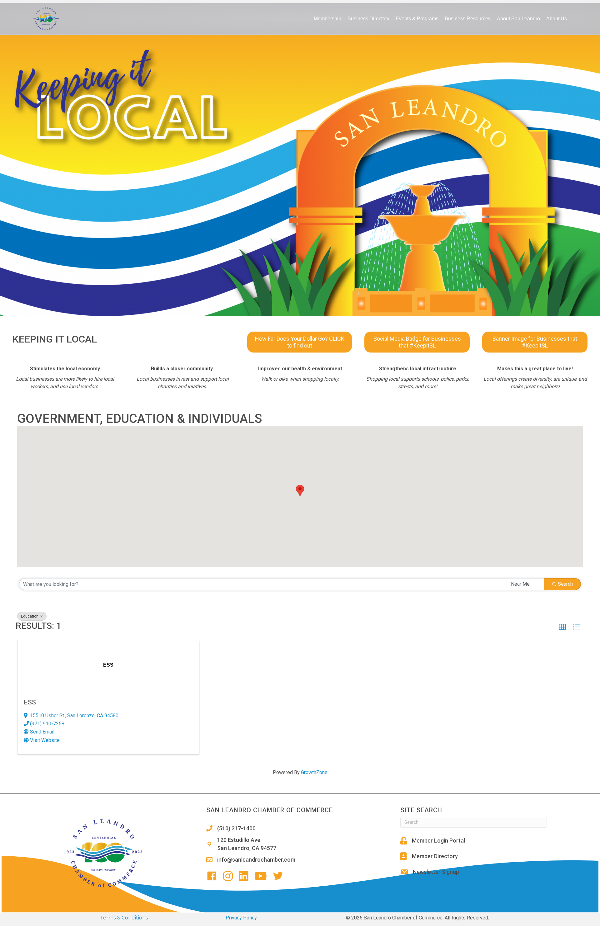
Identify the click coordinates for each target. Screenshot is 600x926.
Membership (327, 18)
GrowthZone (314, 772)
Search (565, 584)
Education (30, 616)
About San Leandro (518, 18)
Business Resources (468, 18)
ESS (30, 702)
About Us (556, 18)
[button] (300, 490)
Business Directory (368, 18)
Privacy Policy (241, 918)
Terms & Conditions (124, 918)
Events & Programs (417, 18)
